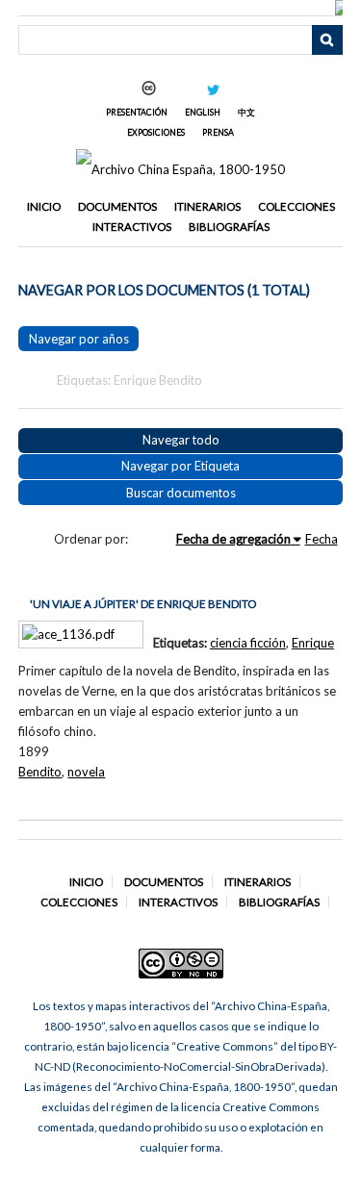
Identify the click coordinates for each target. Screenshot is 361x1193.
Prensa (218, 132)
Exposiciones (156, 132)
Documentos (117, 206)
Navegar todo (180, 439)
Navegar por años (79, 338)
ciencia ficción (248, 642)
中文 (246, 112)
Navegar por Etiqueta (180, 465)
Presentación (137, 112)
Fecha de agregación (233, 538)
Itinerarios (207, 206)
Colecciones (296, 206)
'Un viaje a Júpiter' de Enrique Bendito (143, 603)
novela (86, 771)
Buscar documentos (181, 492)
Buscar (327, 40)
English (202, 112)
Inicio (44, 206)
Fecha (321, 538)
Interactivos (131, 226)
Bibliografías (229, 226)
